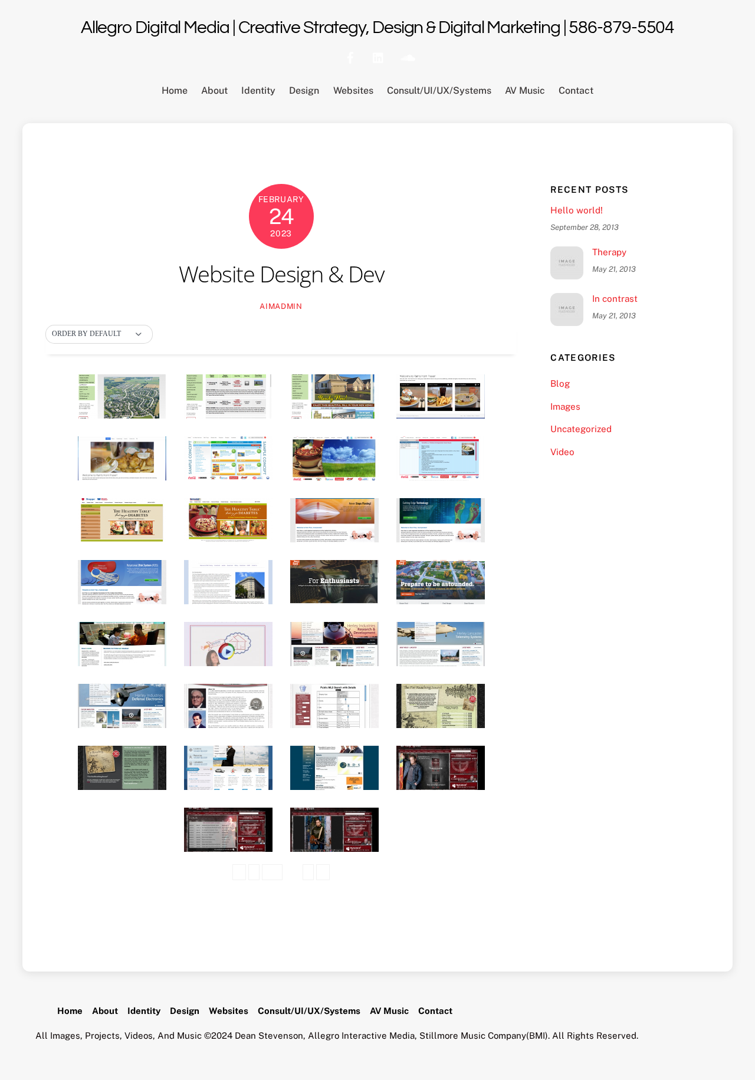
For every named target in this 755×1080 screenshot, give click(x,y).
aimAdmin (281, 306)
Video (562, 452)
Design (304, 90)
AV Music (525, 90)
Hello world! (576, 210)
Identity (258, 90)
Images (565, 406)
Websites (353, 90)
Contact (576, 90)
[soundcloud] (407, 56)
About (214, 90)
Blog (560, 383)
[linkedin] (378, 56)
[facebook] (350, 56)
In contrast (615, 299)
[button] (99, 334)
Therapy (609, 252)
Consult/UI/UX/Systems (439, 90)
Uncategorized (581, 429)
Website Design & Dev (281, 273)
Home (175, 90)
